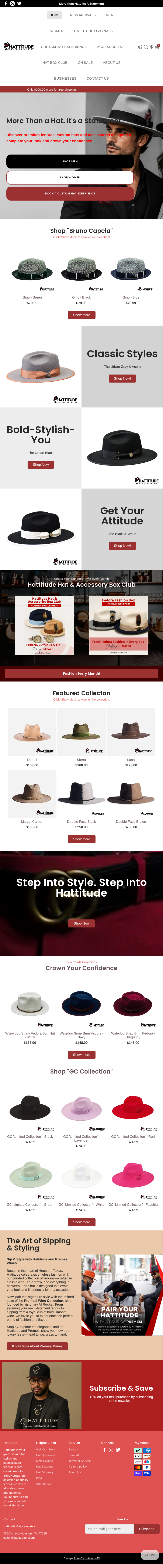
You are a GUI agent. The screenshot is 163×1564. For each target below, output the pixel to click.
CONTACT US (98, 78)
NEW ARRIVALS (83, 15)
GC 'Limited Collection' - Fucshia (133, 1204)
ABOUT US (112, 62)
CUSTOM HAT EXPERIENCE (64, 47)
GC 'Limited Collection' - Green (30, 1204)
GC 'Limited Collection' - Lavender (81, 1138)
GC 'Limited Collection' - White (81, 1204)
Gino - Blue (130, 297)
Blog (39, 1478)
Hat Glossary (44, 1472)
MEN (110, 15)
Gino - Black (81, 297)
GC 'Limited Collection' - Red (133, 1136)
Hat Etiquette (44, 1466)
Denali (32, 760)
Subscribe (146, 1529)
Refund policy (78, 1466)
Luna (131, 760)
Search (73, 1449)
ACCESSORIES (109, 47)
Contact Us (43, 1483)
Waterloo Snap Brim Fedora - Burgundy (133, 1035)
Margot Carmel (32, 821)
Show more (81, 315)
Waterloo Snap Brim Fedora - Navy (81, 1035)
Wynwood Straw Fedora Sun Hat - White (30, 1035)
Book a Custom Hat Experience (70, 193)
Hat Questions (45, 1455)
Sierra (81, 760)
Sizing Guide (44, 1460)
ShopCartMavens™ (87, 1558)
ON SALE (85, 62)
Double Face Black (81, 821)
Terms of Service (80, 1460)
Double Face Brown (131, 821)
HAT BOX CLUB (54, 62)
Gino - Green (32, 297)
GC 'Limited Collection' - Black (30, 1136)
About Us (75, 1472)
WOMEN (57, 31)
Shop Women (70, 177)
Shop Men (70, 161)
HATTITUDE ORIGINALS (93, 31)
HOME (54, 15)
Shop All (74, 1455)
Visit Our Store (46, 1449)
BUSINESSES (65, 78)
